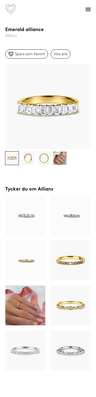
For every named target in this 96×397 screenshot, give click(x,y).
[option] (48, 106)
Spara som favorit (30, 54)
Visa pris (60, 54)
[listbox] (48, 106)
